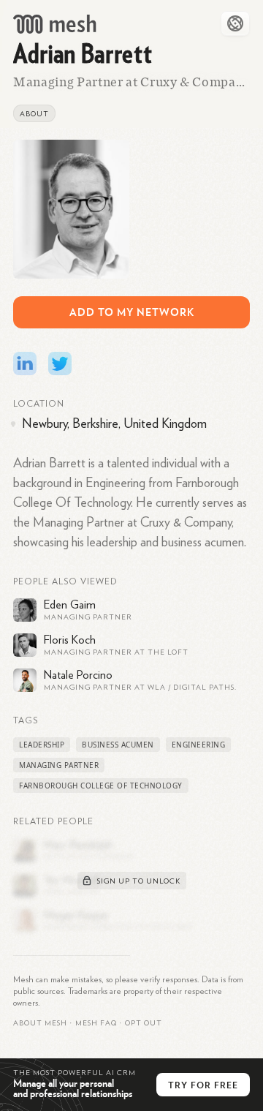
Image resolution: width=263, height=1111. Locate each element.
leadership (41, 744)
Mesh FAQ (96, 1023)
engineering (199, 744)
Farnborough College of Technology (101, 785)
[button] (96, 1023)
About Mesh (40, 1023)
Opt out (143, 1023)
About (34, 114)
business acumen (118, 744)
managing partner (59, 765)
